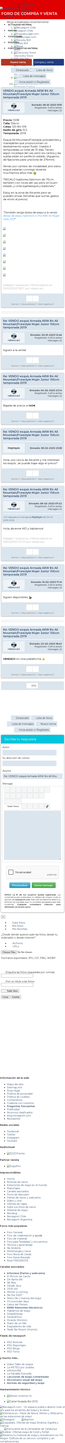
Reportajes (13, 1188)
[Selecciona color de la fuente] (41, 790)
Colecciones (15, 36)
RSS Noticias (14, 1342)
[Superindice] (35, 790)
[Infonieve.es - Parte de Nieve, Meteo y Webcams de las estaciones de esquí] (32, 1413)
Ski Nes (11, 1282)
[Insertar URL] (7, 795)
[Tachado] (24, 790)
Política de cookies (18, 1096)
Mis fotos (17, 925)
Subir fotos (18, 922)
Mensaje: (7, 783)
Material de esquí (17, 1210)
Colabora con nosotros (20, 1103)
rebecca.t (14, 110)
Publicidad (13, 1109)
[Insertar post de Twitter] (41, 806)
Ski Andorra (13, 1248)
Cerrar (5, 997)
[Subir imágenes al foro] (13, 801)
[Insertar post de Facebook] (30, 806)
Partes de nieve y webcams (24, 1197)
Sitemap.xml (14, 1087)
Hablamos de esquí (18, 1310)
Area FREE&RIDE (17, 1260)
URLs (15, 946)
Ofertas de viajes (17, 1203)
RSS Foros (13, 1351)
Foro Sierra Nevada (18, 1257)
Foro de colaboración (19, 1235)
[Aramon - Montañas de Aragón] (27, 1419)
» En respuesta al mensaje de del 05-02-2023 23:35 (28, 518)
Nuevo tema (18, 62)
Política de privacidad (19, 1093)
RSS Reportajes (16, 1345)
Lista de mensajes (34, 76)
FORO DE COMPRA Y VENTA (29, 13)
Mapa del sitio (15, 1084)
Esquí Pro (13, 42)
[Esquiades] (32, 1422)
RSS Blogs (13, 1348)
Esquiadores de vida (19, 1326)
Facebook (13, 1131)
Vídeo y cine (14, 1200)
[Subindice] (30, 790)
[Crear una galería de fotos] (24, 806)
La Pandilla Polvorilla (19, 1373)
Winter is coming (17, 1292)
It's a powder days (18, 1301)
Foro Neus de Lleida (19, 1254)
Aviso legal (13, 1090)
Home (11, 1178)
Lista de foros (44, 70)
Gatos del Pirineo (17, 1304)
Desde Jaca (14, 1285)
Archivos (17, 943)
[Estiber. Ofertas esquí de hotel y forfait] (24, 1432)
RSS (33, 685)
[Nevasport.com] (10, 8)
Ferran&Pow (14, 1317)
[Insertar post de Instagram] (35, 806)
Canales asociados (18, 1191)
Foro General (14, 1232)
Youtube (12, 1140)
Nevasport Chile (16, 1216)
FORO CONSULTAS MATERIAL (23, 48)
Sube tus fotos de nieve (21, 1207)
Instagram (13, 1137)
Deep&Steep (15, 1313)
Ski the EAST (14, 1295)
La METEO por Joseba (20, 1367)
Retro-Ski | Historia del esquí (24, 1298)
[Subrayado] (18, 790)
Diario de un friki (16, 1323)
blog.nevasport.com (19, 1115)
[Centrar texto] (30, 795)
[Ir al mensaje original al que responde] (59, 517)
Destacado (22, 70)
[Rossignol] (7, 1419)
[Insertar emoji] (58, 813)
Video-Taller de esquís (20, 1364)
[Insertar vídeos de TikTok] (47, 806)
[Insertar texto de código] (24, 795)
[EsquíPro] (14, 1166)
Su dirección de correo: (16, 758)
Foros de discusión (18, 1194)
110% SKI (12, 1288)
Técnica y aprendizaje (20, 1244)
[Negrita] (7, 790)
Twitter (11, 1134)
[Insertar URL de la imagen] (35, 795)
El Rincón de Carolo (19, 1276)
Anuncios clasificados (19, 1112)
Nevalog (12, 1213)
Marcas (12, 30)
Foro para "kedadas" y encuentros (27, 1241)
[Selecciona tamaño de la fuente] (47, 790)
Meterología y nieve (19, 1251)
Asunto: (7, 770)
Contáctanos (14, 1100)
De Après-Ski (15, 1279)
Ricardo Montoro (17, 1320)
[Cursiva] (13, 790)
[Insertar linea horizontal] (13, 795)
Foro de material (17, 1238)
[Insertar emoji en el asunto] (60, 776)
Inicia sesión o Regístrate (34, 82)
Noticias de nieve (17, 1182)
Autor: (6, 747)
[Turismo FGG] (30, 1428)
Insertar (16, 997)
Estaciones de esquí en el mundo (27, 1185)
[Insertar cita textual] (18, 795)
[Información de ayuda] (58, 790)
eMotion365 (14, 1370)
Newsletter (13, 1118)
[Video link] (41, 795)
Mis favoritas (19, 929)
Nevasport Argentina (19, 1219)
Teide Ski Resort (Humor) (22, 1329)
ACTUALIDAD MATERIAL (20, 24)
